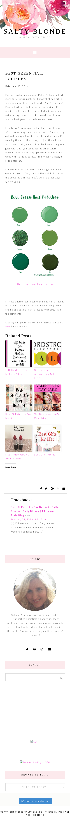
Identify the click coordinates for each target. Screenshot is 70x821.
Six (51, 284)
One (19, 284)
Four (39, 284)
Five (46, 284)
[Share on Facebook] (41, 488)
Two (25, 284)
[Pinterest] (58, 488)
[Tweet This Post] (47, 488)
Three (32, 284)
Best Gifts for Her (45, 454)
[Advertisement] (35, 710)
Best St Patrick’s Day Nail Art (18, 416)
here (7, 326)
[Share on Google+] (53, 488)
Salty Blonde (35, 31)
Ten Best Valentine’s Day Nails (46, 416)
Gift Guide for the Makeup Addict (16, 371)
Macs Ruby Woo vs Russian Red (17, 456)
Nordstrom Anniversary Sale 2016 (44, 374)
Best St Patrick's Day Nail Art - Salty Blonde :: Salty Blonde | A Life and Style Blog (35, 511)
